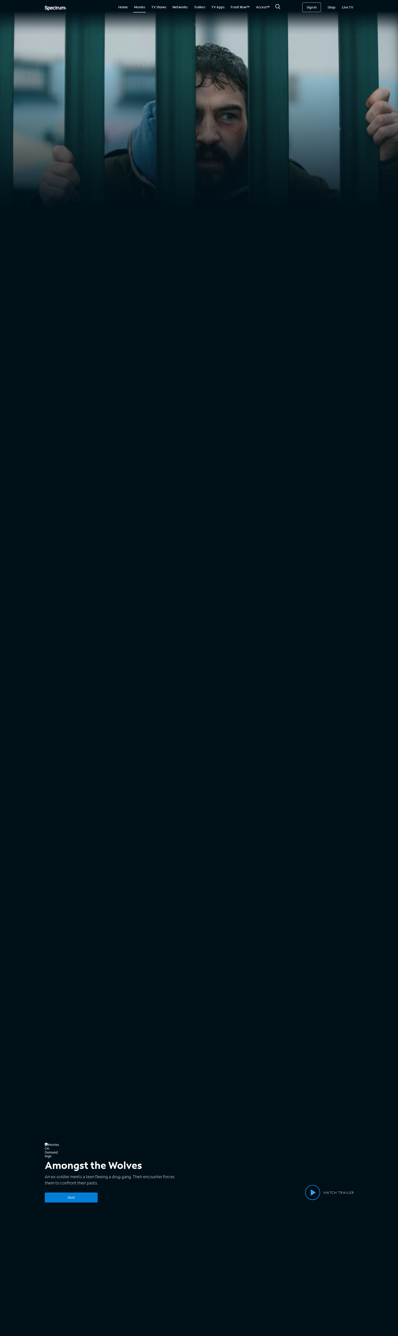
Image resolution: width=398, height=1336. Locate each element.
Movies (139, 7)
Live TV (347, 7)
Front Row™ (240, 7)
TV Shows (158, 7)
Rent (71, 1197)
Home (123, 7)
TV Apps (217, 7)
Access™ (263, 7)
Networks (180, 7)
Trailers (199, 7)
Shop (331, 7)
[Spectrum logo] (56, 8)
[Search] (277, 8)
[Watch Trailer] (312, 1192)
